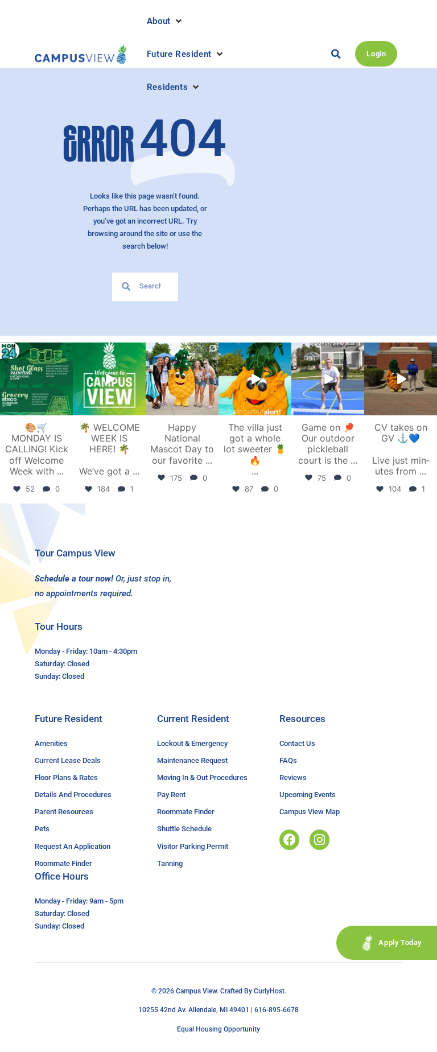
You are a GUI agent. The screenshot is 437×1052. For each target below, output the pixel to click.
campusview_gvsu (36, 351)
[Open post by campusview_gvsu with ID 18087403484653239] (36, 379)
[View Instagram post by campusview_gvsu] (66, 408)
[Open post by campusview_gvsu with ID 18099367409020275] (400, 379)
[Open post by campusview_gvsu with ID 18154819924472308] (254, 379)
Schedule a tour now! (74, 579)
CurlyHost (269, 991)
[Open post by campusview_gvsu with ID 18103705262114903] (182, 379)
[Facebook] (289, 839)
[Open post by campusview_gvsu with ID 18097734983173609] (327, 379)
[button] (165, 21)
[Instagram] (319, 839)
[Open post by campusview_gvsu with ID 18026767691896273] (109, 379)
